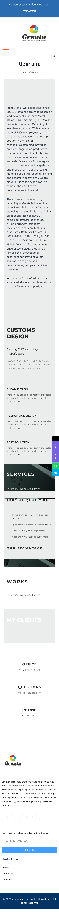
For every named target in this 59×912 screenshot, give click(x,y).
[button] (54, 56)
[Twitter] (13, 817)
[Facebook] (5, 817)
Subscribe (30, 850)
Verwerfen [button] (29, 10)
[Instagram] (38, 817)
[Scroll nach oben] (50, 898)
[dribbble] (29, 817)
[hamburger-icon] (5, 51)
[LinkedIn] (21, 817)
